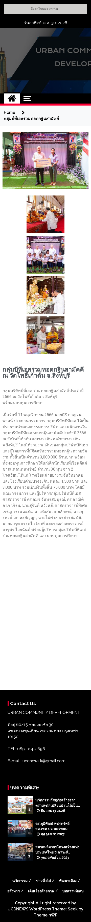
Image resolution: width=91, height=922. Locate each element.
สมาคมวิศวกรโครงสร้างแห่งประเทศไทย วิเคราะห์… (57, 849)
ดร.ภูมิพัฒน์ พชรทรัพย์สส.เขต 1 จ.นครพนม (52, 826)
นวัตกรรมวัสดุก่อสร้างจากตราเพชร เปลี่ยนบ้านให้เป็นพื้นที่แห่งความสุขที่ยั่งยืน (56, 803)
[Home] (12, 98)
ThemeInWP (46, 915)
